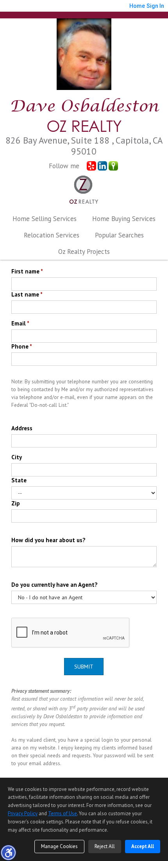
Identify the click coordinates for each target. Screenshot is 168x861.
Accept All (142, 846)
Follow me (64, 166)
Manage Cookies (59, 846)
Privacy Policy (23, 813)
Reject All (105, 846)
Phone (21, 346)
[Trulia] (113, 166)
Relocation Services (51, 235)
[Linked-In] (102, 166)
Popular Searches (119, 235)
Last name (27, 294)
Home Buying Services (123, 218)
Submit (83, 666)
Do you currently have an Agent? (54, 584)
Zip (15, 503)
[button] (8, 852)
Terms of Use (62, 813)
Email (20, 323)
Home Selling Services (45, 218)
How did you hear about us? (48, 540)
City (16, 457)
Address (21, 428)
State (19, 480)
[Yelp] (91, 166)
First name (27, 271)
